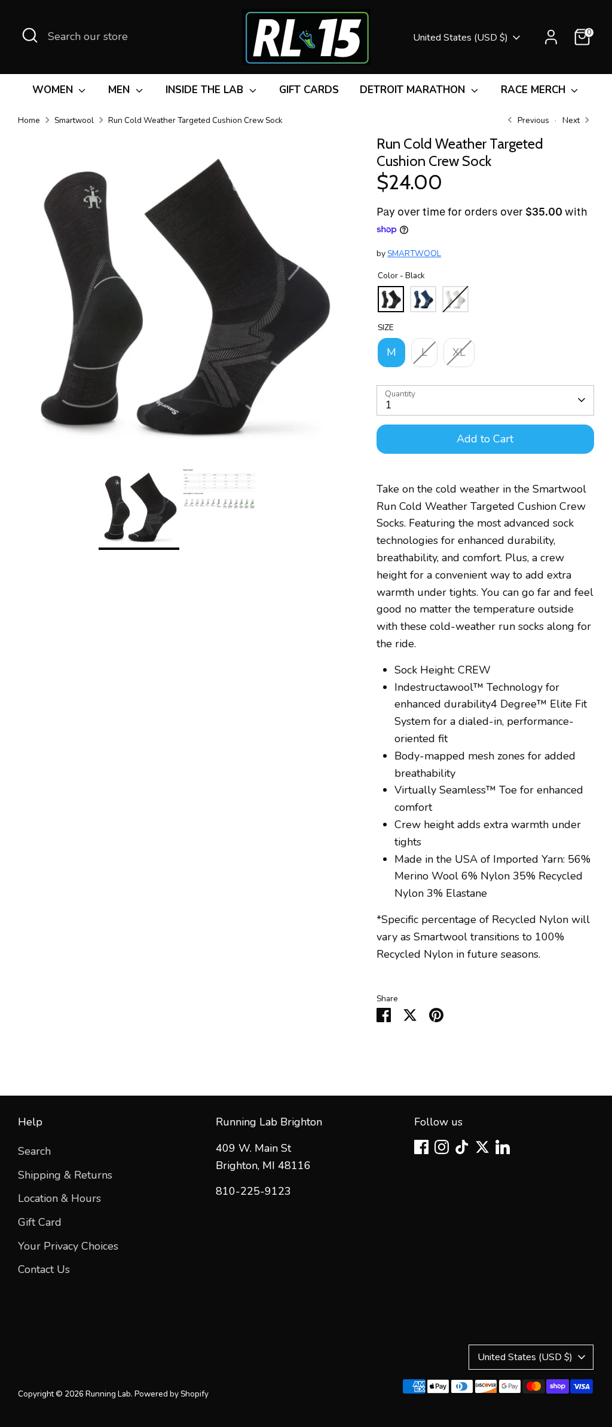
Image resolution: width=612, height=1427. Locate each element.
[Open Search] (30, 35)
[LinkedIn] (502, 1147)
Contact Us (44, 1269)
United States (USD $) (460, 37)
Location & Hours (59, 1198)
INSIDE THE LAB (206, 90)
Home (29, 120)
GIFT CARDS (309, 90)
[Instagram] (441, 1147)
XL (459, 352)
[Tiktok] (462, 1147)
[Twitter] (482, 1147)
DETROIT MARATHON (414, 90)
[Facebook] (421, 1147)
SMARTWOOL (414, 253)
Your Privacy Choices (68, 1246)
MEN (120, 90)
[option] (179, 301)
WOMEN (54, 90)
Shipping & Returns (65, 1175)
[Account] (551, 37)
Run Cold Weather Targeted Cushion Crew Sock (195, 120)
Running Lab (108, 1394)
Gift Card (40, 1222)
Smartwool (74, 120)
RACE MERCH (534, 90)
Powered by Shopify (171, 1394)
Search (34, 1151)
